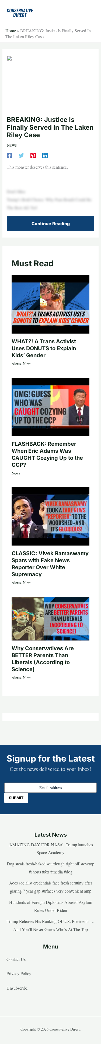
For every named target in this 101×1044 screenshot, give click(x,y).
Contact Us (16, 959)
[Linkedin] (45, 155)
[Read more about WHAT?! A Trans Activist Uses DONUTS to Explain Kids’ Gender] (50, 303)
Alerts (16, 363)
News (12, 145)
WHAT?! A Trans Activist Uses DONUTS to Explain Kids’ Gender (44, 348)
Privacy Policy (18, 973)
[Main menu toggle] (89, 12)
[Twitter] (21, 155)
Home (10, 30)
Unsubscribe (17, 988)
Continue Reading (51, 223)
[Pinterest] (33, 155)
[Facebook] (9, 155)
